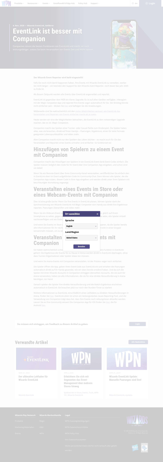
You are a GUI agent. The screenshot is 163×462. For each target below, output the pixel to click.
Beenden (81, 246)
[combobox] (79, 226)
